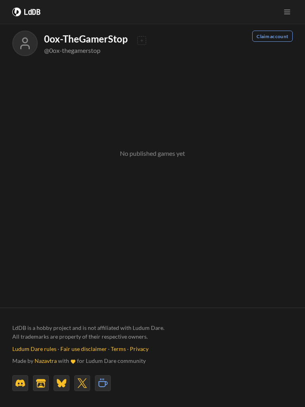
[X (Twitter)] (82, 383)
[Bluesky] (61, 383)
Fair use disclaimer (83, 349)
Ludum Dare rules (34, 349)
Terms (118, 349)
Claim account (272, 36)
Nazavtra (46, 361)
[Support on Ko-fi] (103, 383)
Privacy (139, 349)
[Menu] (287, 11)
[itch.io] (41, 383)
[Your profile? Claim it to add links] (141, 40)
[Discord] (20, 383)
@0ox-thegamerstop (72, 50)
